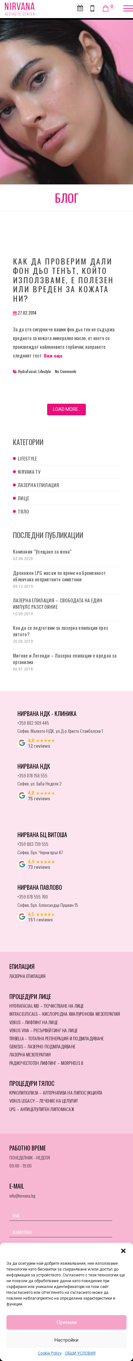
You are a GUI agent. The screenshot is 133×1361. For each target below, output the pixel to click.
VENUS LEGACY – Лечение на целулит (43, 1100)
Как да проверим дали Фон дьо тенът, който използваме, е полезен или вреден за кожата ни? (63, 279)
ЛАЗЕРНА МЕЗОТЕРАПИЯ (30, 1054)
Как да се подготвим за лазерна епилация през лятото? (60, 631)
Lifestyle (44, 371)
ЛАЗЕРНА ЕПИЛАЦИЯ (27, 975)
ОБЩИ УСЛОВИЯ (80, 1353)
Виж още (52, 355)
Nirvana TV (29, 471)
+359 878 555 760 (32, 896)
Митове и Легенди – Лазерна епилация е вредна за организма (65, 658)
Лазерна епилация (38, 484)
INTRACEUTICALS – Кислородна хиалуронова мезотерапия (64, 1013)
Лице (23, 498)
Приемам (66, 1322)
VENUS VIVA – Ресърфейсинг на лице (43, 1030)
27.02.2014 (27, 312)
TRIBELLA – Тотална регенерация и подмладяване (56, 1038)
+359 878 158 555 (32, 775)
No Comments (66, 371)
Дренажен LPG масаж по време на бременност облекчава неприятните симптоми (59, 576)
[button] (123, 1251)
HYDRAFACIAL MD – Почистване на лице (46, 1005)
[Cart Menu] (105, 8)
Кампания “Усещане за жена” (42, 551)
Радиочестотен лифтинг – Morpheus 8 (46, 1062)
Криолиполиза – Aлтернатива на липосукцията (56, 1092)
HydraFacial (27, 371)
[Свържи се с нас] (92, 8)
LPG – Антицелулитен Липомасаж (41, 1109)
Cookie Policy (50, 1353)
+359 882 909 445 (33, 722)
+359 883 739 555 (32, 843)
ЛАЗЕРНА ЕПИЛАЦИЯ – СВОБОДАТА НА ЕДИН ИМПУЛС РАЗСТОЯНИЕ (58, 603)
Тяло (23, 511)
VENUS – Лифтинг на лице (33, 1022)
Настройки (66, 1340)
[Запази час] (80, 8)
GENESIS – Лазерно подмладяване (42, 1046)
